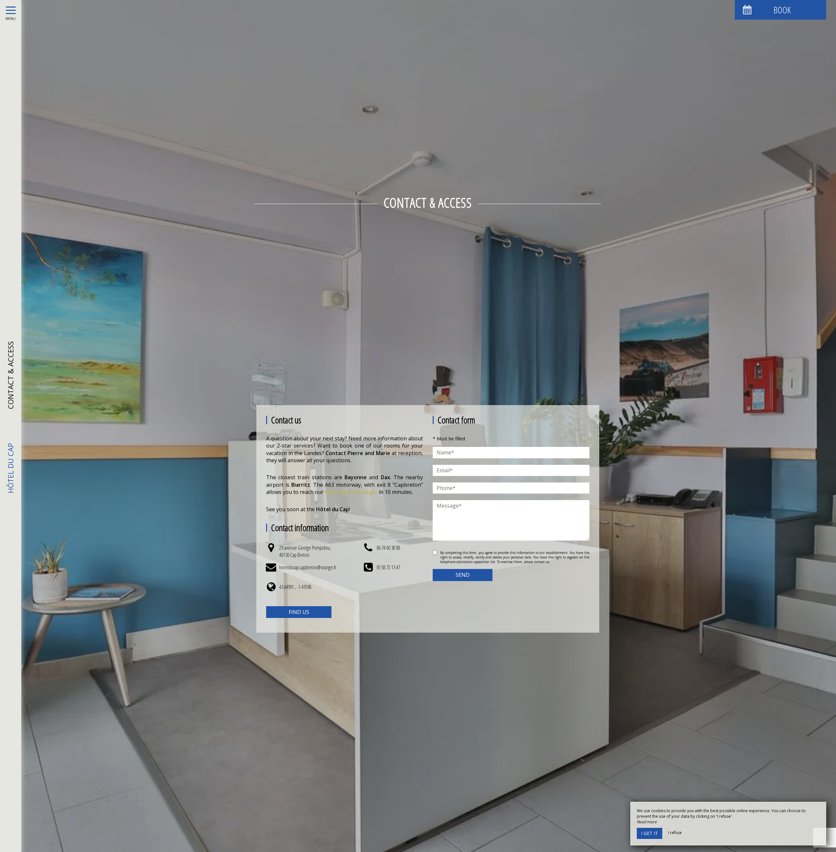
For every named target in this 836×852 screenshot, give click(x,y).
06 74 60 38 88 (388, 547)
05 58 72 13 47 (388, 567)
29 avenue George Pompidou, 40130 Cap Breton (305, 551)
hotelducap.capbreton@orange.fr (307, 567)
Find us (299, 612)
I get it (649, 833)
